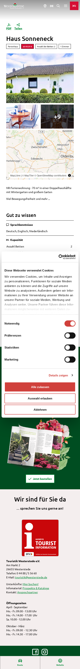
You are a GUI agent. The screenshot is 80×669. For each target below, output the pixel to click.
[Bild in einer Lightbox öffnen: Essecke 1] (57, 117)
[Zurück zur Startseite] (14, 6)
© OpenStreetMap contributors (50, 175)
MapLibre (15, 175)
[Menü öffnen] (65, 6)
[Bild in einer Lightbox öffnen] (40, 443)
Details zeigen (58, 375)
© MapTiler (28, 175)
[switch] (70, 335)
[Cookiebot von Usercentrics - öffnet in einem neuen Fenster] (59, 256)
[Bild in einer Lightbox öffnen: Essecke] (22, 117)
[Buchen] (74, 6)
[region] (40, 155)
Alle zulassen (40, 387)
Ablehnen (40, 409)
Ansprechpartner (27, 592)
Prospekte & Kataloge (36, 588)
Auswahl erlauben (40, 398)
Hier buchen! (30, 584)
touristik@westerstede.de (31, 577)
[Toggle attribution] (69, 175)
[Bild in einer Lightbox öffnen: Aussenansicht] (40, 78)
